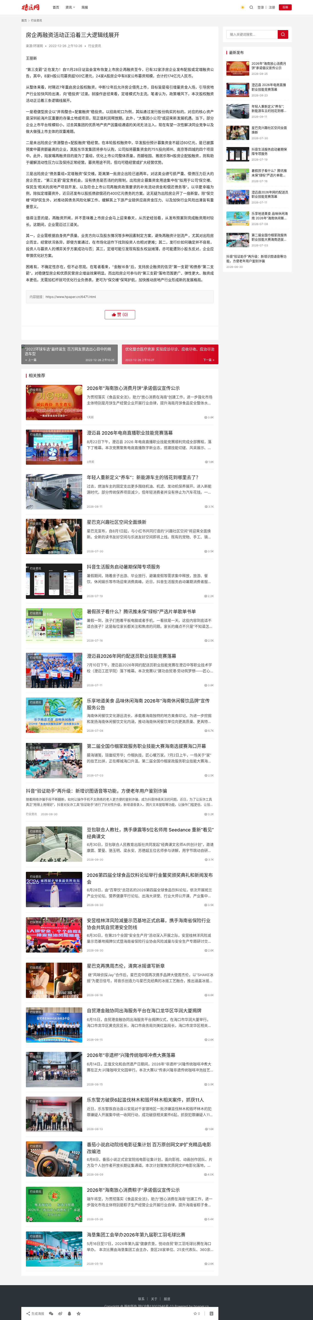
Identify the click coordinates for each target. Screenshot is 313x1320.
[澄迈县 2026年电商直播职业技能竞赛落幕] (54, 447)
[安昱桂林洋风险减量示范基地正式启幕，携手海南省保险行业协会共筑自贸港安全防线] (54, 935)
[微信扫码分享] (51, 1313)
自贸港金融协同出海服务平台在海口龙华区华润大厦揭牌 (144, 1011)
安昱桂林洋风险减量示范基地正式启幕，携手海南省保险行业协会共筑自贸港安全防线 (149, 924)
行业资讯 (94, 46)
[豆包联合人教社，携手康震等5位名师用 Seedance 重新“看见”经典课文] (54, 844)
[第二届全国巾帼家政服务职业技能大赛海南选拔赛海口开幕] (54, 760)
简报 (85, 7)
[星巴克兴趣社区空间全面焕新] (54, 536)
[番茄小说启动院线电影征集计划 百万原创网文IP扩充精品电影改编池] (54, 1159)
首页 (56, 7)
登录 (261, 7)
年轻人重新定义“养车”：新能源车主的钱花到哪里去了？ (143, 477)
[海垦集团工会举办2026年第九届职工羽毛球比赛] (54, 1249)
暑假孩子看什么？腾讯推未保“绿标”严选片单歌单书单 (141, 611)
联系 (141, 1299)
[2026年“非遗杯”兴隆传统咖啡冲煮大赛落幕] (54, 1069)
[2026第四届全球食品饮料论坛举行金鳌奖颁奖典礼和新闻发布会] (54, 889)
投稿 (285, 7)
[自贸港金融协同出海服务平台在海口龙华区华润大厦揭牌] (54, 1025)
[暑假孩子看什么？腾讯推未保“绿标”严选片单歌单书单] (54, 626)
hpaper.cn (201, 1306)
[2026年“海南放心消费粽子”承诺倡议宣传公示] (54, 1204)
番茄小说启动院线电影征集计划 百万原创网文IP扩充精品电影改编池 (149, 1148)
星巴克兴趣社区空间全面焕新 (116, 522)
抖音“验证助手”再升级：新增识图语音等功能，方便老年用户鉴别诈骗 (96, 791)
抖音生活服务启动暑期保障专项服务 (123, 567)
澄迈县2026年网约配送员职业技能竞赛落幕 (131, 656)
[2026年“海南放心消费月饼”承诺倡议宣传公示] (54, 402)
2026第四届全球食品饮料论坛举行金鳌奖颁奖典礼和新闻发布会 (150, 879)
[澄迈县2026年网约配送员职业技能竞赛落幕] (54, 670)
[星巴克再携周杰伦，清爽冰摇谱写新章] (54, 980)
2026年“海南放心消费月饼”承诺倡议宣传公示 (133, 388)
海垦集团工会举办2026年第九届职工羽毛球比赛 (136, 1235)
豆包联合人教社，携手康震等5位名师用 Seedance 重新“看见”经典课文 (150, 833)
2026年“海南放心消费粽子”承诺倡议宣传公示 (133, 1190)
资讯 (69, 7)
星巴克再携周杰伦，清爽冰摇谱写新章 (126, 966)
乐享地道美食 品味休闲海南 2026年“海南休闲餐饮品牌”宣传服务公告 (148, 704)
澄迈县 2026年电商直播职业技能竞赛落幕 (130, 433)
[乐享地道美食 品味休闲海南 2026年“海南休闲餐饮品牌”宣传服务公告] (54, 715)
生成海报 (37, 1313)
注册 (272, 7)
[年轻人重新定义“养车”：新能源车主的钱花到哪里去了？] (54, 491)
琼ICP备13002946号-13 (156, 1306)
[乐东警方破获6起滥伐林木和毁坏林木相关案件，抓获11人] (54, 1114)
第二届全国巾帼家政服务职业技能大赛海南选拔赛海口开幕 (146, 746)
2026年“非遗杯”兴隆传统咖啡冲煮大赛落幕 (131, 1055)
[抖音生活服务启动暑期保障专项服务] (54, 581)
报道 (167, 1299)
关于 (154, 1299)
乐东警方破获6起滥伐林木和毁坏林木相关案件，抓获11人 (145, 1100)
